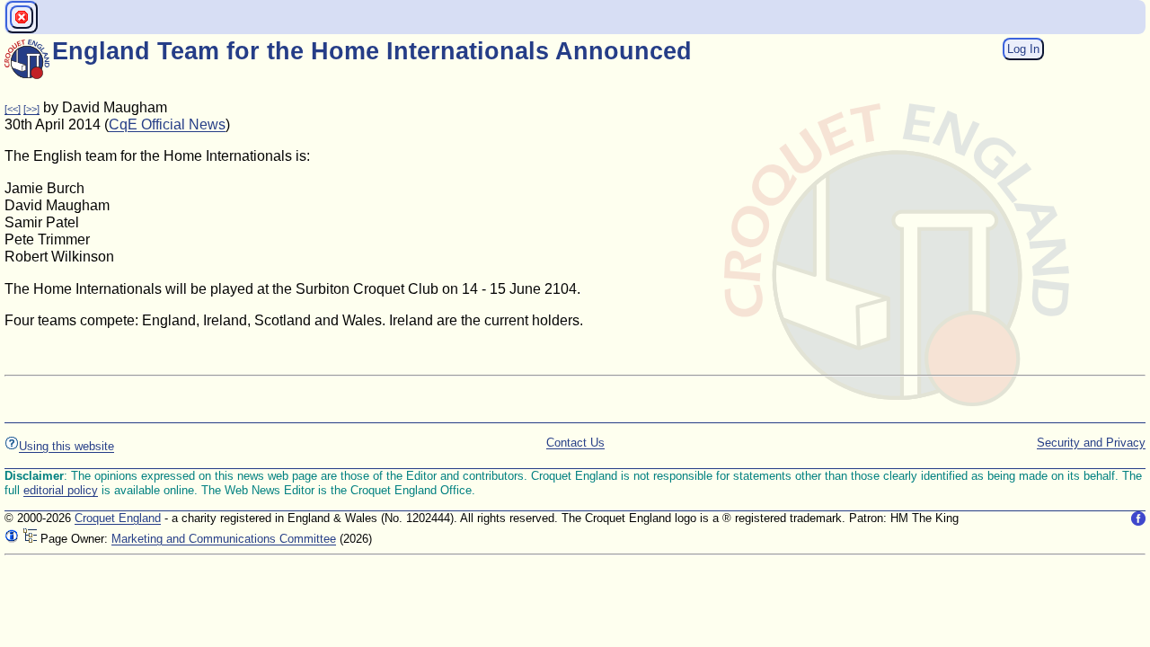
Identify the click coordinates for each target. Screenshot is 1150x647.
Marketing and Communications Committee (223, 538)
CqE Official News (167, 124)
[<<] (12, 108)
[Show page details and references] (11, 538)
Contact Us (575, 442)
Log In (1023, 49)
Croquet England (118, 518)
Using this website (66, 446)
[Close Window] (21, 17)
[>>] (31, 108)
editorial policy (60, 490)
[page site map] (29, 538)
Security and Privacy (1091, 442)
